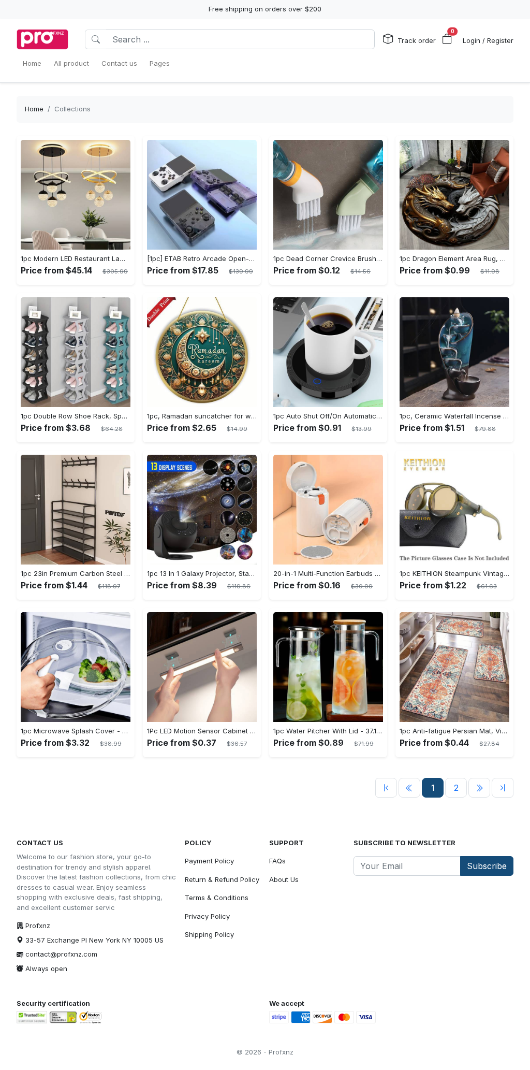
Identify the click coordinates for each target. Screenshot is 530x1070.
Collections (72, 109)
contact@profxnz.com (61, 954)
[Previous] (386, 788)
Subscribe (487, 866)
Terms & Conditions (216, 897)
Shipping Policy (209, 934)
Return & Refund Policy (222, 879)
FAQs (277, 861)
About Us (284, 879)
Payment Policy (209, 861)
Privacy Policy (207, 916)
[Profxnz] (42, 39)
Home (34, 109)
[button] (447, 39)
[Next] (479, 788)
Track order (417, 40)
